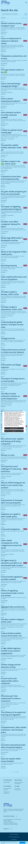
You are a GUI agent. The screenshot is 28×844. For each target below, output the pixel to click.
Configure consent (14, 428)
